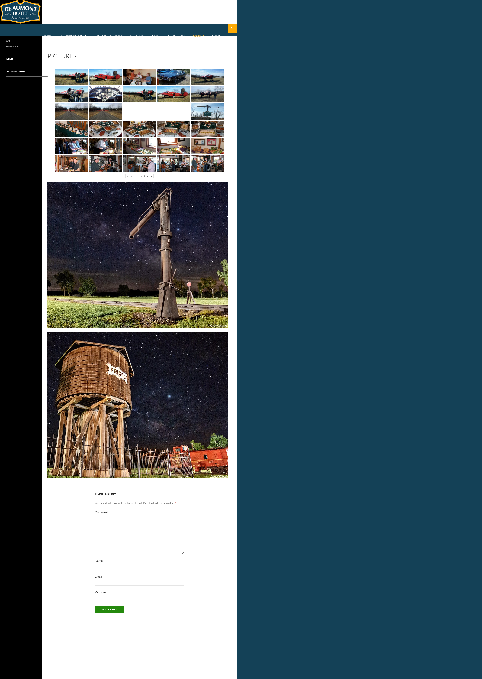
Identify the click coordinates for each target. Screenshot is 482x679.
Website (100, 592)
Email (99, 576)
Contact (218, 35)
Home (48, 35)
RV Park (135, 35)
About (197, 35)
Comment (102, 512)
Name (99, 560)
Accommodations (72, 35)
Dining (155, 35)
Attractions (176, 35)
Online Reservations (108, 35)
